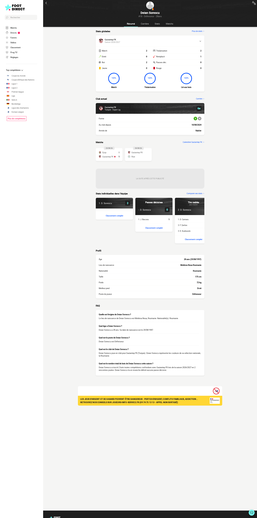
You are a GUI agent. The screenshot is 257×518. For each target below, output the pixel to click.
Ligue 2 (14, 88)
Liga (13, 96)
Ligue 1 (14, 84)
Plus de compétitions (16, 118)
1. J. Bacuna (143, 219)
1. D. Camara (183, 219)
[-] (252, 513)
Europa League (18, 112)
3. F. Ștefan (182, 225)
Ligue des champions (20, 108)
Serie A (14, 100)
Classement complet (114, 215)
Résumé (131, 23)
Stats (157, 23)
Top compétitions (13, 70)
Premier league (18, 92)
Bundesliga (16, 104)
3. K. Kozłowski (184, 231)
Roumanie (197, 270)
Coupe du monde (18, 76)
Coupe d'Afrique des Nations (23, 80)
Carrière (145, 23)
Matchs (169, 23)
